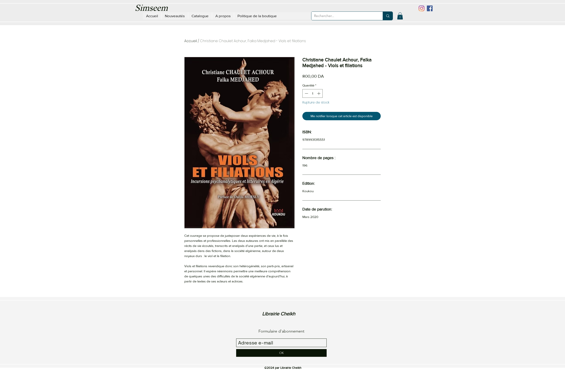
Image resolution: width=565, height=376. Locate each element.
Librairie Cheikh (278, 313)
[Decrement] (306, 93)
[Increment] (319, 93)
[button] (400, 15)
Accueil (190, 40)
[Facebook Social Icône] (430, 8)
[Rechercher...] (388, 16)
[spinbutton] (312, 93)
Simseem (151, 9)
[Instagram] (421, 8)
